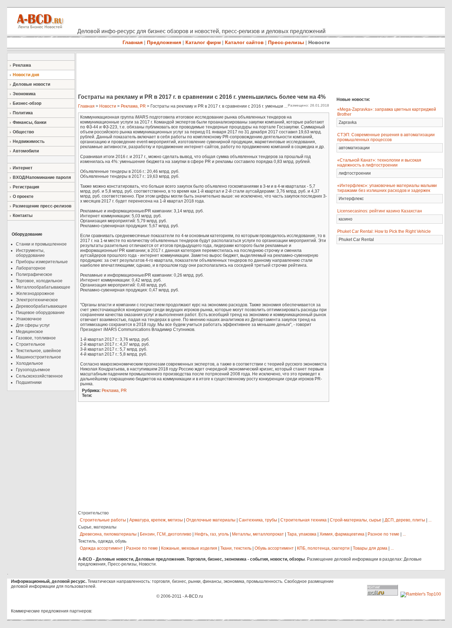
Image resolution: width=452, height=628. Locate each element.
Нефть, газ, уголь (212, 534)
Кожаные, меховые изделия (189, 548)
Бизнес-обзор (27, 103)
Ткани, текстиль (235, 548)
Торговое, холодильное (39, 280)
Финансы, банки (29, 122)
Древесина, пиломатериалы (108, 534)
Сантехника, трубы (258, 520)
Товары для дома (370, 548)
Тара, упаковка (301, 534)
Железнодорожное (35, 293)
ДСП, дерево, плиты (405, 520)
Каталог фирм (203, 42)
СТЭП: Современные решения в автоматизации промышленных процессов (386, 137)
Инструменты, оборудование (30, 253)
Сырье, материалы (97, 527)
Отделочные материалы (211, 520)
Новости (319, 42)
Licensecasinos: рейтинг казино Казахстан (379, 211)
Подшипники (29, 382)
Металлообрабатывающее (43, 287)
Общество (23, 131)
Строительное (30, 344)
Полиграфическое (34, 274)
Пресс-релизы (286, 42)
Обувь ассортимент (274, 548)
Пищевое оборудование (40, 312)
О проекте (23, 196)
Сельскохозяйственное (39, 376)
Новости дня (26, 74)
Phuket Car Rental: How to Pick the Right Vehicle (384, 231)
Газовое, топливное (36, 338)
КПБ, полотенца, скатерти (323, 548)
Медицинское (29, 331)
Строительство (93, 513)
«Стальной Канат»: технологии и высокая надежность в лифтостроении (379, 163)
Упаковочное (29, 318)
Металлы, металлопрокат (258, 534)
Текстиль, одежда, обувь (102, 541)
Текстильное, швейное (38, 350)
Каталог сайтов (244, 42)
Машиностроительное (38, 357)
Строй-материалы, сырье (355, 520)
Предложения (164, 42)
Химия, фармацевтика (342, 534)
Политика (23, 112)
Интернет (22, 167)
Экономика (24, 93)
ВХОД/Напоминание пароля (42, 177)
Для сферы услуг (33, 325)
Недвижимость (28, 141)
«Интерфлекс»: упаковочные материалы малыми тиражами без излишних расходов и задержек (387, 188)
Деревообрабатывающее (41, 306)
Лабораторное (31, 268)
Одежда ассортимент (101, 548)
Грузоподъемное (33, 369)
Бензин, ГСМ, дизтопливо (165, 534)
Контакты (22, 215)
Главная (133, 42)
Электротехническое (37, 299)
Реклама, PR (133, 106)
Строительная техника (303, 520)
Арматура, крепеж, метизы (156, 520)
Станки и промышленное (41, 244)
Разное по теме (383, 534)
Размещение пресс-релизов (42, 206)
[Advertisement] (204, 74)
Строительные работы (103, 520)
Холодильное (29, 363)
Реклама (22, 65)
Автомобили (26, 151)
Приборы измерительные (42, 261)
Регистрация (26, 187)
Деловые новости (31, 84)
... (430, 520)
